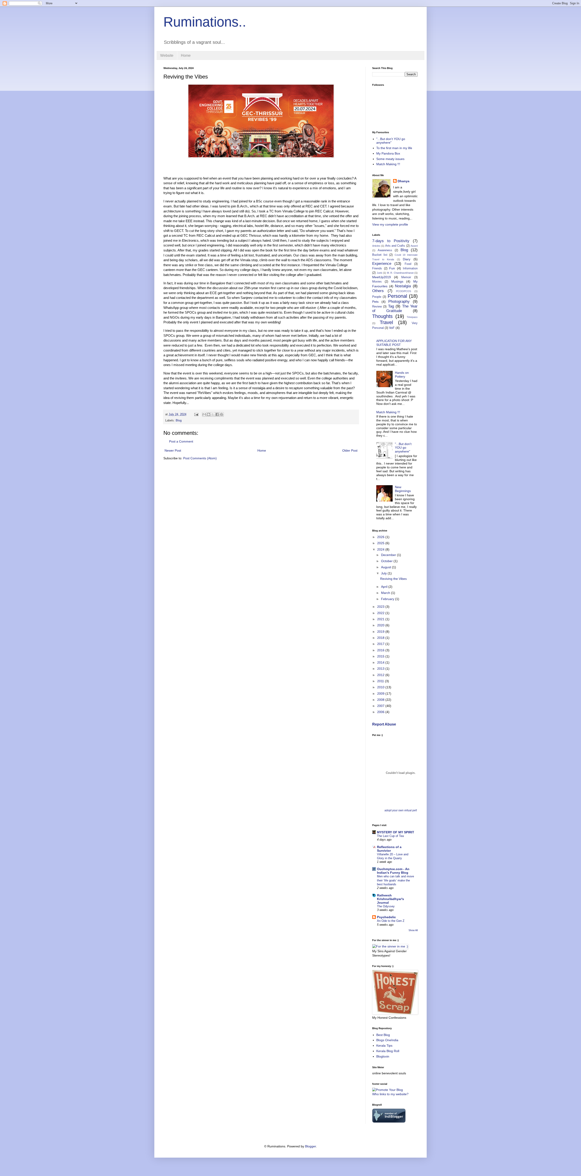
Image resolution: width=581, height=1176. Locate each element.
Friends (377, 268)
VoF (392, 328)
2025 (381, 543)
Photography (399, 301)
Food (408, 264)
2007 (381, 706)
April (384, 586)
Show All (413, 930)
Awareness (385, 250)
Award (414, 245)
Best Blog (383, 1035)
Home (186, 55)
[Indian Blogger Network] (389, 1121)
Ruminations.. (204, 22)
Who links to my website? (390, 1094)
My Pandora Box (388, 153)
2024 (381, 549)
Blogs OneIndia (387, 1040)
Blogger (310, 1146)
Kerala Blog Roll (387, 1051)
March (386, 593)
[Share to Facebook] (217, 414)
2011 (381, 681)
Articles (376, 245)
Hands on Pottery (402, 374)
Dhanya (403, 181)
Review (377, 306)
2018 (381, 638)
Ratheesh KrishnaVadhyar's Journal (390, 898)
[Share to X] (213, 414)
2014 (381, 662)
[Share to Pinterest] (221, 414)
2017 (381, 644)
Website (166, 55)
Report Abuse (384, 724)
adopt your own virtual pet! (400, 810)
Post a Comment (181, 441)
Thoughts (382, 316)
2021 (381, 619)
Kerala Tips (384, 1045)
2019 (381, 631)
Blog (179, 420)
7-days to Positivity (390, 241)
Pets (375, 301)
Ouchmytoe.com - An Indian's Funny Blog (393, 870)
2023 (381, 606)
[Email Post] (196, 414)
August (386, 567)
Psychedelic (386, 917)
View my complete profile (390, 224)
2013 (381, 668)
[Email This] (204, 414)
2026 (381, 537)
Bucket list (379, 254)
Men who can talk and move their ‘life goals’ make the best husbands (395, 880)
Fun (392, 268)
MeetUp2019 (381, 277)
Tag (391, 306)
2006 (381, 712)
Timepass (412, 317)
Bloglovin (382, 1056)
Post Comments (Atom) (200, 458)
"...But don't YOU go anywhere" (390, 141)
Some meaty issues (390, 159)
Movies (377, 281)
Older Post (349, 450)
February (388, 599)
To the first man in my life (394, 148)
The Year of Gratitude (395, 308)
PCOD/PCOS (403, 291)
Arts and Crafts (395, 245)
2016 (381, 650)
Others (378, 291)
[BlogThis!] (208, 414)
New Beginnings (403, 489)
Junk (379, 272)
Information (410, 268)
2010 (381, 687)
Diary (406, 259)
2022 (381, 613)
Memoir (406, 277)
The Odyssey (386, 906)
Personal (397, 296)
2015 (381, 656)
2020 (381, 625)
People (376, 296)
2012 (381, 675)
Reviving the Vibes (393, 579)
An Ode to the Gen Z (390, 921)
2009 (381, 693)
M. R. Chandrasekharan (400, 272)
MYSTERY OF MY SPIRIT (395, 832)
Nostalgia (403, 286)
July (384, 573)
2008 (381, 699)
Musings (397, 281)
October (387, 561)
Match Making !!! (388, 164)
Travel (386, 322)
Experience (381, 263)
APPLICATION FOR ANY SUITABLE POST (394, 343)
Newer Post (173, 450)
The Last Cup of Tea (390, 836)
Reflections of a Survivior (389, 848)
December (389, 555)
